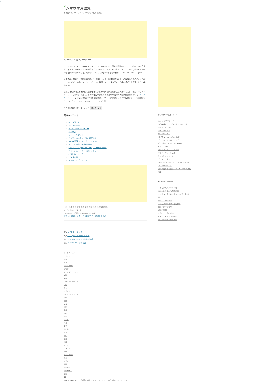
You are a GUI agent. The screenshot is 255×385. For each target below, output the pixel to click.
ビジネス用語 (68, 266)
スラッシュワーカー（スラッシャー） (84, 151)
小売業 (66, 329)
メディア (67, 345)
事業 (65, 326)
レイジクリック (164, 131)
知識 (88, 380)
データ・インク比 (165, 127)
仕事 (70, 207)
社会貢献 (100, 207)
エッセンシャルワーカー (79, 128)
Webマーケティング (71, 294)
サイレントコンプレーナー (78, 232)
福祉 (106, 207)
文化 (65, 288)
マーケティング (69, 253)
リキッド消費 (163, 147)
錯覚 (65, 358)
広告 (65, 336)
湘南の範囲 (162, 210)
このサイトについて (98, 380)
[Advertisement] (105, 39)
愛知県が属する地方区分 (167, 220)
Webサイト (68, 371)
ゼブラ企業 (73, 157)
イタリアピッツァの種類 (167, 216)
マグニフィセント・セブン (168, 150)
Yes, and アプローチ (166, 121)
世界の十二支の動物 (166, 213)
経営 (65, 262)
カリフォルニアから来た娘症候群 (82, 138)
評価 (65, 323)
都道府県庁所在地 (165, 207)
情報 (65, 374)
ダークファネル (164, 159)
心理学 (66, 269)
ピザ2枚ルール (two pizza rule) (170, 143)
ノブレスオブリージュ (78, 160)
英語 (65, 275)
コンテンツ (68, 348)
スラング (67, 291)
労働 (78, 207)
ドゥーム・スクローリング (168, 140)
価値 (65, 339)
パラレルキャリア (76, 154)
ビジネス (67, 256)
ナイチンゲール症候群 (76, 243)
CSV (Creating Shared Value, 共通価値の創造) (88, 148)
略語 (65, 307)
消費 (65, 278)
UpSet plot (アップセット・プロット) (172, 124)
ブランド (67, 361)
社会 (94, 207)
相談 (90, 207)
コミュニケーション (71, 272)
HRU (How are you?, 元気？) (169, 137)
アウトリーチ (74, 125)
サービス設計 (68, 355)
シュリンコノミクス (166, 156)
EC (65, 377)
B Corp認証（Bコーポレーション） (83, 141)
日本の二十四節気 (165, 201)
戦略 (65, 352)
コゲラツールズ (121, 380)
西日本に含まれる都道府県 (168, 191)
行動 (65, 301)
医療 (82, 207)
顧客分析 (67, 367)
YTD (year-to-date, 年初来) (78, 236)
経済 (65, 259)
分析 (65, 285)
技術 (65, 313)
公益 (74, 207)
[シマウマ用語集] (77, 8)
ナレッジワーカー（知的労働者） (81, 239)
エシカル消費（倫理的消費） (81, 144)
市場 (65, 310)
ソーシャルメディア (71, 282)
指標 (65, 297)
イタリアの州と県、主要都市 (169, 204)
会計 (65, 364)
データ (66, 320)
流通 (65, 332)
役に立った (96, 108)
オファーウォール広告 (166, 153)
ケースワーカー (75, 122)
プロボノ (72, 132)
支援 (86, 207)
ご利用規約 (111, 380)
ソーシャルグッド (76, 135)
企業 (65, 317)
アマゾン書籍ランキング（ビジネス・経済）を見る (85, 216)
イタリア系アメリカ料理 (167, 188)
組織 (65, 342)
